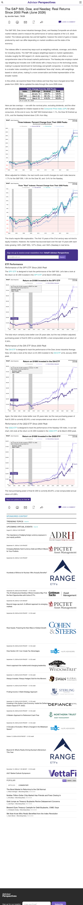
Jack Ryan (11, 804)
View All (26, 521)
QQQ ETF (13, 427)
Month (69, 780)
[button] (9, 22)
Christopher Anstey (13, 810)
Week (64, 780)
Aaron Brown (11, 816)
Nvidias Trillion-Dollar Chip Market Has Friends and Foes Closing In (34, 795)
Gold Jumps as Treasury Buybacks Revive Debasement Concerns (33, 801)
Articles (11, 785)
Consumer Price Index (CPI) (55, 108)
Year (74, 780)
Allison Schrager (12, 791)
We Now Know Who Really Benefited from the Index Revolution (32, 813)
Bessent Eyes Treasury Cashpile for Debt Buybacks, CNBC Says (33, 807)
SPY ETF (12, 271)
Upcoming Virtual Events (19, 527)
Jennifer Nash (13, 16)
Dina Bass (11, 797)
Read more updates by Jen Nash (17, 499)
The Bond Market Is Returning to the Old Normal (26, 789)
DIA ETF (12, 349)
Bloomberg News (23, 791)
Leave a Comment (68, 22)
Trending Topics (15, 521)
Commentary (24, 785)
